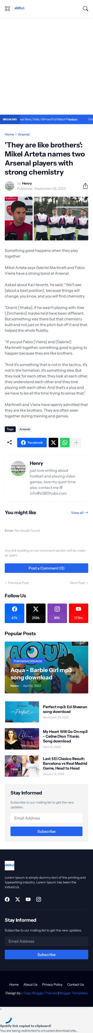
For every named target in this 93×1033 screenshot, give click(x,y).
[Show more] (76, 442)
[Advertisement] (46, 65)
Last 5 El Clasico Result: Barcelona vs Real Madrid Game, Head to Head (65, 763)
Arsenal (24, 134)
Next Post (77, 583)
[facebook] (7, 899)
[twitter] (17, 899)
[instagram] (38, 899)
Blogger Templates (73, 993)
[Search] (85, 8)
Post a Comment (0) (47, 568)
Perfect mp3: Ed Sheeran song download (65, 709)
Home (9, 134)
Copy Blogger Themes (40, 993)
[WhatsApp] (65, 442)
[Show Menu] (7, 8)
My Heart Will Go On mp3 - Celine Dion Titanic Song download (65, 736)
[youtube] (28, 899)
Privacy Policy (52, 984)
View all (77, 513)
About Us (30, 984)
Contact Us (75, 984)
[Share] (83, 186)
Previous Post (18, 583)
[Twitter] (53, 442)
